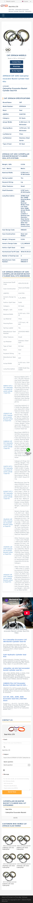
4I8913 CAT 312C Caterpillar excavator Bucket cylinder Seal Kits (8, 389)
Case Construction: (8, 234)
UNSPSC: (6, 114)
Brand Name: (7, 102)
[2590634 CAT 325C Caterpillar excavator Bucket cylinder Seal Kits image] (16, 38)
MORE (15, 818)
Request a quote (10, 1)
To (4, 747)
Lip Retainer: (7, 138)
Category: (6, 118)
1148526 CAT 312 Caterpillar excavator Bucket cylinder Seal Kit (8, 445)
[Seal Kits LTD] (4, 6)
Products (8, 18)
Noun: (5, 110)
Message (6, 774)
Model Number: (8, 106)
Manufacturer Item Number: (8, 261)
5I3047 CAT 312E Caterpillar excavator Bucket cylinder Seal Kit (8, 495)
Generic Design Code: (9, 243)
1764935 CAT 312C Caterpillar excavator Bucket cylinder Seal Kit (8, 522)
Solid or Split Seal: (8, 248)
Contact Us (11, 897)
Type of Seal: (7, 144)
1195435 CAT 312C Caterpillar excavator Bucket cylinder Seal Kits (8, 578)
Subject (6, 754)
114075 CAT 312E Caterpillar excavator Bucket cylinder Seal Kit (8, 470)
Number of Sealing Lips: (10, 256)
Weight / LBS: (7, 164)
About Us (4, 897)
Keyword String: (7, 182)
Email (5, 740)
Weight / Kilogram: (8, 239)
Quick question (8, 762)
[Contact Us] (28, 452)
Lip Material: (7, 134)
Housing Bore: (8, 128)
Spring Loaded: (7, 178)
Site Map (18, 897)
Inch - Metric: (7, 169)
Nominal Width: (7, 173)
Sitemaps (24, 897)
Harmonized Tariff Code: (10, 252)
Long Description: (8, 196)
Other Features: (7, 186)
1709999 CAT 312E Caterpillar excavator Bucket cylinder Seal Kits (8, 550)
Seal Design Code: (8, 230)
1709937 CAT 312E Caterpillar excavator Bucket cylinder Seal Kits (8, 417)
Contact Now (16, 62)
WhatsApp (16, 66)
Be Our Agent (16, 71)
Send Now (12, 792)
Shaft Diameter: (7, 190)
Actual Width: (7, 122)
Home (3, 18)
